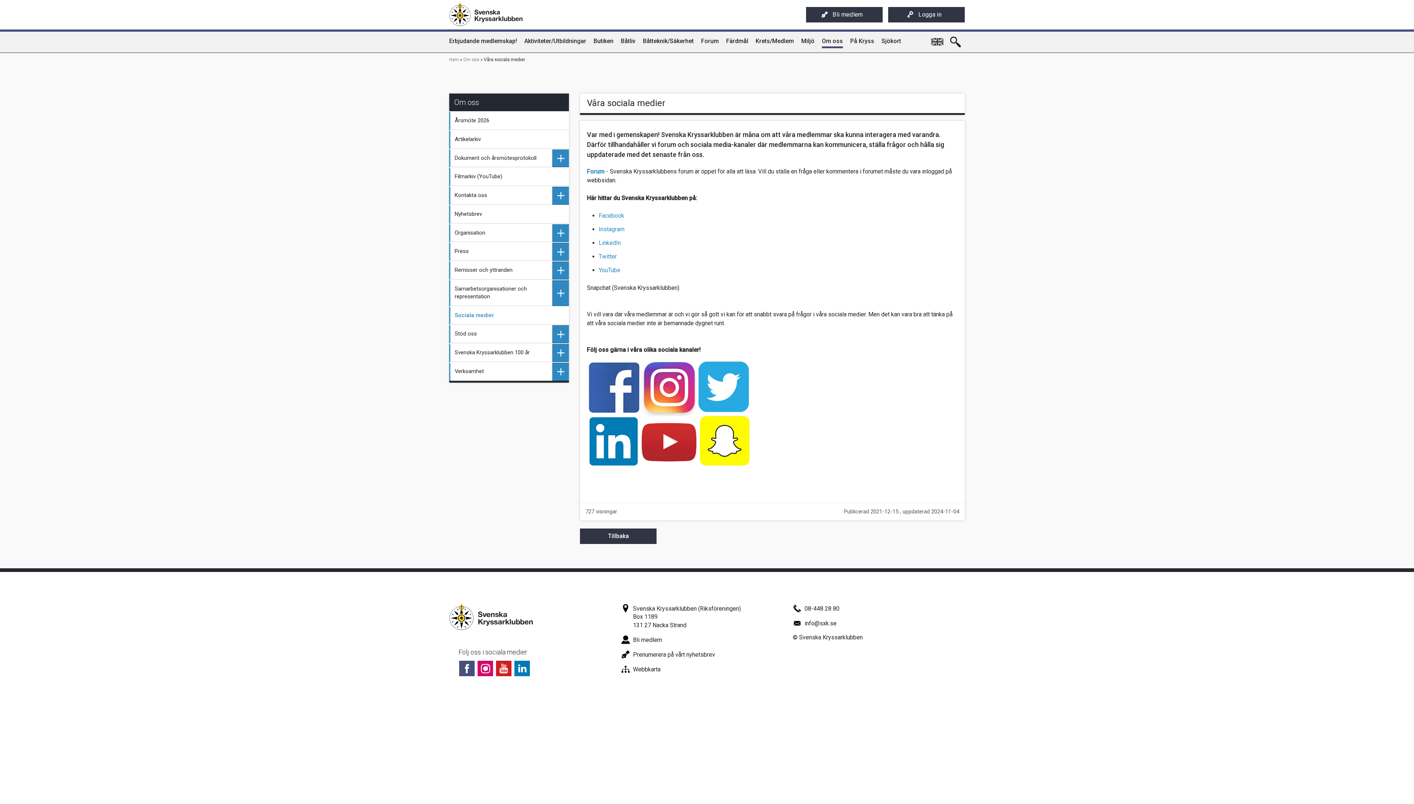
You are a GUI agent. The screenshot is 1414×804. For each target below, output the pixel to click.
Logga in (930, 14)
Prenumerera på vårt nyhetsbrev (674, 654)
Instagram (612, 229)
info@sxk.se (821, 623)
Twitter (608, 256)
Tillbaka (618, 536)
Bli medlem (848, 14)
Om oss (471, 59)
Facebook (611, 215)
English (937, 39)
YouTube (609, 270)
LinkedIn (610, 242)
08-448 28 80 (822, 608)
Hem (454, 59)
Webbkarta (647, 669)
